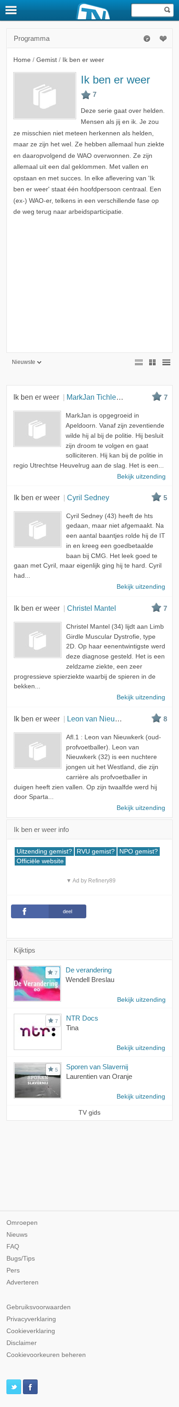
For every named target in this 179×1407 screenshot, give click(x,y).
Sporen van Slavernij (97, 1067)
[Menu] (11, 10)
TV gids (89, 1112)
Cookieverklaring (30, 1331)
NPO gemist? (138, 851)
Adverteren (22, 1282)
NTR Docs (82, 1018)
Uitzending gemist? (44, 851)
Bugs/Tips (20, 1258)
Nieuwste (23, 362)
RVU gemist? (96, 851)
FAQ (12, 1246)
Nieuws (17, 1234)
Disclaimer (21, 1343)
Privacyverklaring (31, 1319)
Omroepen (22, 1222)
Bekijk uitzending (141, 999)
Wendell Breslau (90, 979)
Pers (13, 1270)
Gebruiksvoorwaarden (38, 1307)
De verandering (89, 970)
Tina (72, 1028)
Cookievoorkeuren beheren (46, 1354)
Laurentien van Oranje (99, 1076)
